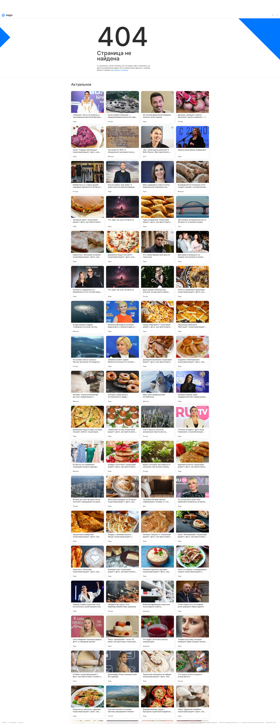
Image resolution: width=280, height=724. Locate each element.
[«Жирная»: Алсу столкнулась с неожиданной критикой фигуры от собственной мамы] (87, 107)
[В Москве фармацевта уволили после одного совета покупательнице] (157, 597)
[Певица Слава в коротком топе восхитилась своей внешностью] (87, 597)
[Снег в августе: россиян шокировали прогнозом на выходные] (157, 422)
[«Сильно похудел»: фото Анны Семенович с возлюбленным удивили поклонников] (192, 422)
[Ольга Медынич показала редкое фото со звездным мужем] (87, 632)
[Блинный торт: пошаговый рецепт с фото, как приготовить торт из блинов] (122, 562)
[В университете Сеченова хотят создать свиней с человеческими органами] (192, 177)
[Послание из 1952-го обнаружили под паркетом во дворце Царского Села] (122, 142)
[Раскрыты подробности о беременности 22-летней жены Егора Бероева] (87, 282)
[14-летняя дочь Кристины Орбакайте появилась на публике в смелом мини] (192, 492)
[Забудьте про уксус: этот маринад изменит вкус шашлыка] (122, 597)
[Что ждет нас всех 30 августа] (122, 282)
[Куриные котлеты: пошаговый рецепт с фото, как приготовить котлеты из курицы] (192, 457)
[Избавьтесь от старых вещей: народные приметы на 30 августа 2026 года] (87, 177)
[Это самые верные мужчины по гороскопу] (157, 247)
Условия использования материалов (252, 722)
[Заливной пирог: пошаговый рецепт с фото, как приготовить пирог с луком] (87, 212)
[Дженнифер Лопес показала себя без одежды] (122, 667)
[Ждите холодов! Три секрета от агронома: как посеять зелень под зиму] (157, 457)
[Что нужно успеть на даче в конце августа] (192, 667)
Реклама (20, 722)
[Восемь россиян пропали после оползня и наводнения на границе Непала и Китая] (87, 492)
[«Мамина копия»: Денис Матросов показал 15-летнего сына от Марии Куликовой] (122, 352)
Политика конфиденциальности (229, 722)
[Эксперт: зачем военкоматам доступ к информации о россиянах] (87, 387)
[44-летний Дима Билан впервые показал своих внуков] (157, 107)
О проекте (193, 722)
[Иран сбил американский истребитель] (157, 387)
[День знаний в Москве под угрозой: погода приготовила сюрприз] (157, 282)
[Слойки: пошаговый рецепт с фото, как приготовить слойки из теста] (87, 667)
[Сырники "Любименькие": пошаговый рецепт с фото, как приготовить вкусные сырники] (192, 352)
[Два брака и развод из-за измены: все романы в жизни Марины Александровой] (192, 247)
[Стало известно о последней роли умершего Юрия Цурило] (192, 597)
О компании (12, 722)
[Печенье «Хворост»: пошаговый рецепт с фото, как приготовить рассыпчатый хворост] (157, 527)
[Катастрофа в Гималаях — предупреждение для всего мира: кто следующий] (122, 107)
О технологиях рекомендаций (207, 722)
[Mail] (3, 15)
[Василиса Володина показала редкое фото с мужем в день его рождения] (122, 317)
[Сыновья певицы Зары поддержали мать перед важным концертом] (192, 387)
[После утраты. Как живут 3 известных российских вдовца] (122, 177)
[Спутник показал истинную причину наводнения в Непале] (122, 702)
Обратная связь (271, 722)
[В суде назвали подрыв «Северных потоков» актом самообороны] (87, 317)
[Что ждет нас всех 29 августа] (122, 212)
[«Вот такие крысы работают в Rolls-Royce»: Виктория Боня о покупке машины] (157, 142)
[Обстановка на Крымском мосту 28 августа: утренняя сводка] (192, 212)
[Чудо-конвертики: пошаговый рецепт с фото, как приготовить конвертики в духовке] (157, 212)
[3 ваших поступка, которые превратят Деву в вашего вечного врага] (192, 632)
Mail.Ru (4, 722)
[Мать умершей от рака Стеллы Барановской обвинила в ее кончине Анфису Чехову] (157, 177)
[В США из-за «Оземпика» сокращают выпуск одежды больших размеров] (87, 457)
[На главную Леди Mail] (8, 15)
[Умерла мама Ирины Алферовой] (192, 142)
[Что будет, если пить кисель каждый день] (157, 632)
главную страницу (120, 70)
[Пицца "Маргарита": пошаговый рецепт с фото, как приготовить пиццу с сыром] (157, 317)
